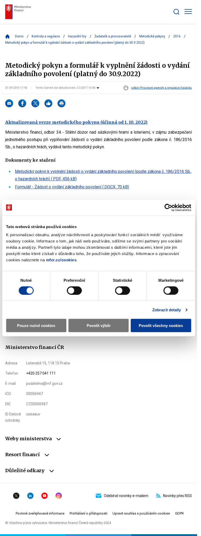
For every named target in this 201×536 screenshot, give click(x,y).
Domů (19, 36)
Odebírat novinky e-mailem (126, 496)
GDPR (179, 513)
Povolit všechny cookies (161, 325)
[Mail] (9, 103)
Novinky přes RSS (177, 496)
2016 (177, 36)
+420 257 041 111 (41, 373)
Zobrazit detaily (166, 309)
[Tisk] (61, 103)
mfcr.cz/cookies (61, 260)
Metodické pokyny (152, 36)
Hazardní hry (77, 36)
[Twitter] (35, 103)
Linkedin (30, 496)
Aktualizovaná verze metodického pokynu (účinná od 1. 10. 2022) (76, 122)
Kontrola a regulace (46, 36)
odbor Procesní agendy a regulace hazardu (161, 87)
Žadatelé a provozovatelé (112, 36)
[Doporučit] (48, 103)
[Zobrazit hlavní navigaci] (188, 11)
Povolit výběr (99, 325)
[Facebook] (22, 103)
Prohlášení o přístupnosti (88, 513)
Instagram (58, 496)
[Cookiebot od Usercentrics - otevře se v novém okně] (168, 207)
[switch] (74, 290)
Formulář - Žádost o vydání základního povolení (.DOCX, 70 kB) (72, 186)
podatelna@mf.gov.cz (44, 383)
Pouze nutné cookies (36, 325)
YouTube (44, 496)
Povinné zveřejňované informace (40, 513)
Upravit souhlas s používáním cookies (141, 513)
